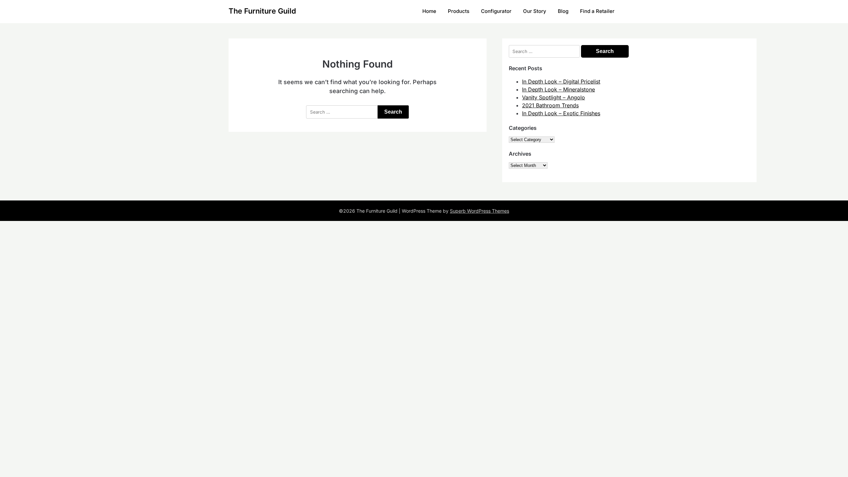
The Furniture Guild (262, 11)
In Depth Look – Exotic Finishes (561, 113)
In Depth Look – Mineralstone (558, 89)
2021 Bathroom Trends (550, 105)
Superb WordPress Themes (479, 211)
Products (458, 11)
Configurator (496, 11)
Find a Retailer (597, 11)
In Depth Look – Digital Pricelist (561, 81)
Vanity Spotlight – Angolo (553, 97)
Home (429, 11)
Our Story (534, 11)
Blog (563, 11)
